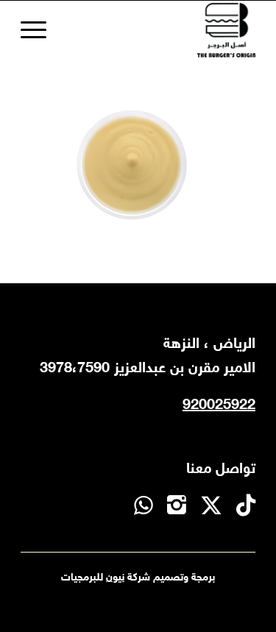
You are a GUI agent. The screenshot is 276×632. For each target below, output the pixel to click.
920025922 (219, 405)
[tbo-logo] (161, 30)
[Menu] (38, 30)
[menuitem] (38, 30)
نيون (115, 578)
